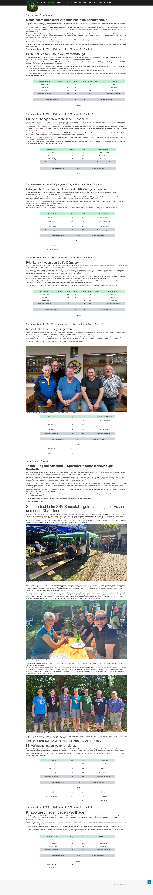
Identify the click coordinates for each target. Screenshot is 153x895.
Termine (69, 2)
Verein (59, 2)
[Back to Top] (149, 882)
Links (109, 2)
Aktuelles (51, 2)
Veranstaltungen (80, 2)
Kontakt (101, 2)
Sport (91, 2)
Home (43, 2)
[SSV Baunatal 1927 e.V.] (32, 2)
